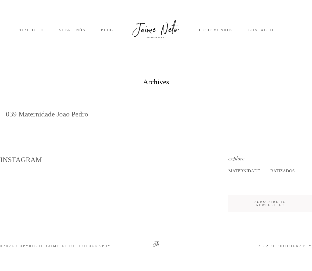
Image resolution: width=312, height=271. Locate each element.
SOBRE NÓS (72, 30)
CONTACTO (260, 30)
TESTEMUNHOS (215, 30)
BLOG (107, 30)
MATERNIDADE (244, 170)
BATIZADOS (282, 170)
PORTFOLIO (31, 30)
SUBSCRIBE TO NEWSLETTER (270, 203)
